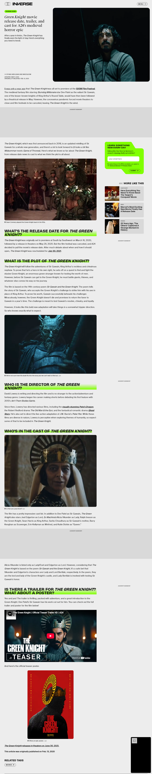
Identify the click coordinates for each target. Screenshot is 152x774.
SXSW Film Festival (85, 88)
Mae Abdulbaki (13, 74)
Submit (133, 171)
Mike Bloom (27, 74)
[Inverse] (22, 3)
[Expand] (133, 739)
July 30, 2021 (54, 251)
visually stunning (77, 406)
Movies (9, 765)
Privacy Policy (127, 166)
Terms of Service (115, 166)
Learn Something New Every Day (118, 146)
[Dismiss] (148, 739)
